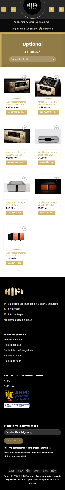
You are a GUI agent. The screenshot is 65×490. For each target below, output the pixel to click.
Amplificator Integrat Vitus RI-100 (16, 203)
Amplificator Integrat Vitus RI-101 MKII (47, 203)
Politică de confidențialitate (18, 350)
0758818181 (15, 309)
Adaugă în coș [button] (46, 163)
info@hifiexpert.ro (17, 314)
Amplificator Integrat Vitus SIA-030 (16, 254)
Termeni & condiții (13, 339)
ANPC (7, 380)
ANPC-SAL (9, 386)
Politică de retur (12, 360)
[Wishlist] (24, 77)
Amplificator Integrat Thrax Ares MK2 (47, 153)
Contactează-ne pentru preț (17, 112)
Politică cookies (12, 344)
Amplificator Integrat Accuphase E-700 (16, 153)
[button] (3, 9)
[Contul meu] (51, 9)
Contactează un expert (20, 319)
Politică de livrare (13, 355)
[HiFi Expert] (32, 9)
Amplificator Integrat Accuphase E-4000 (16, 103)
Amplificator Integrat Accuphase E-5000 (47, 103)
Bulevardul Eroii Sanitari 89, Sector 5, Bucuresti (33, 303)
